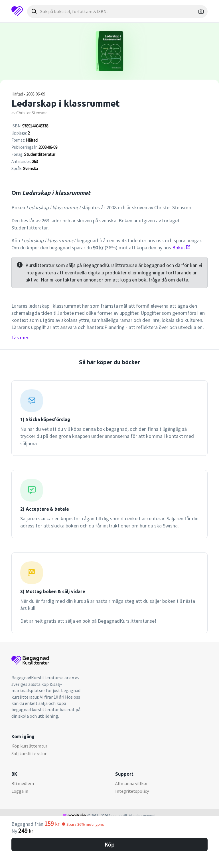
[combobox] (117, 11)
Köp (110, 844)
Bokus (179, 247)
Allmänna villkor (131, 783)
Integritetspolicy (132, 791)
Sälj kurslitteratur (28, 753)
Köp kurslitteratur (29, 746)
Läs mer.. (21, 337)
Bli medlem (22, 783)
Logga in (19, 791)
